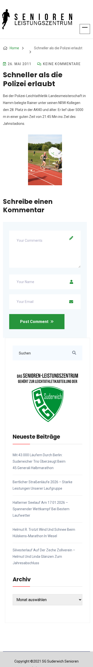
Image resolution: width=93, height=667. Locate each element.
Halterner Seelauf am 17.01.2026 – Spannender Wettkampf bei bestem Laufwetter (41, 509)
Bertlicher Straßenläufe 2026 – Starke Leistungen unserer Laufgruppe (42, 485)
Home (14, 48)
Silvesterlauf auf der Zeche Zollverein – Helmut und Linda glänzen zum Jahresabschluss (44, 556)
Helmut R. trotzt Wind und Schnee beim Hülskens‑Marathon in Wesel (44, 533)
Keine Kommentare (61, 64)
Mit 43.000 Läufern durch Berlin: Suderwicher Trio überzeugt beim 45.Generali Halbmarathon (39, 461)
